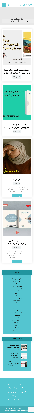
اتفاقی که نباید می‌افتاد (16, 279)
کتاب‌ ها (16, 310)
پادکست (16, 284)
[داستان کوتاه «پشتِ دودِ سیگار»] (24, 356)
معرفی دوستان (16, 320)
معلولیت (16, 325)
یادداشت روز (16, 330)
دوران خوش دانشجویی (16, 298)
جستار (16, 293)
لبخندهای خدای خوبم (16, 313)
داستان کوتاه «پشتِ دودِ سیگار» (13, 354)
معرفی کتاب (16, 323)
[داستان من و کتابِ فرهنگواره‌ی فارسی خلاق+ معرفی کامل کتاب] (24, 364)
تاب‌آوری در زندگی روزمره (16, 286)
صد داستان (16, 308)
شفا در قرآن (16, 306)
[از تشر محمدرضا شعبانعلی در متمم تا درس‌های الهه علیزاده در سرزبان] (24, 347)
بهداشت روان (16, 282)
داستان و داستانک (16, 296)
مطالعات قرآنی (16, 318)
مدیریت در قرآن (16, 315)
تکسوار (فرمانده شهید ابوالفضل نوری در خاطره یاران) (16, 290)
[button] (4, 5)
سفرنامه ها (16, 303)
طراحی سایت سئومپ (10, 410)
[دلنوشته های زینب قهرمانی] (24, 4)
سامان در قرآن (16, 301)
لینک (21, 400)
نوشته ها (16, 328)
